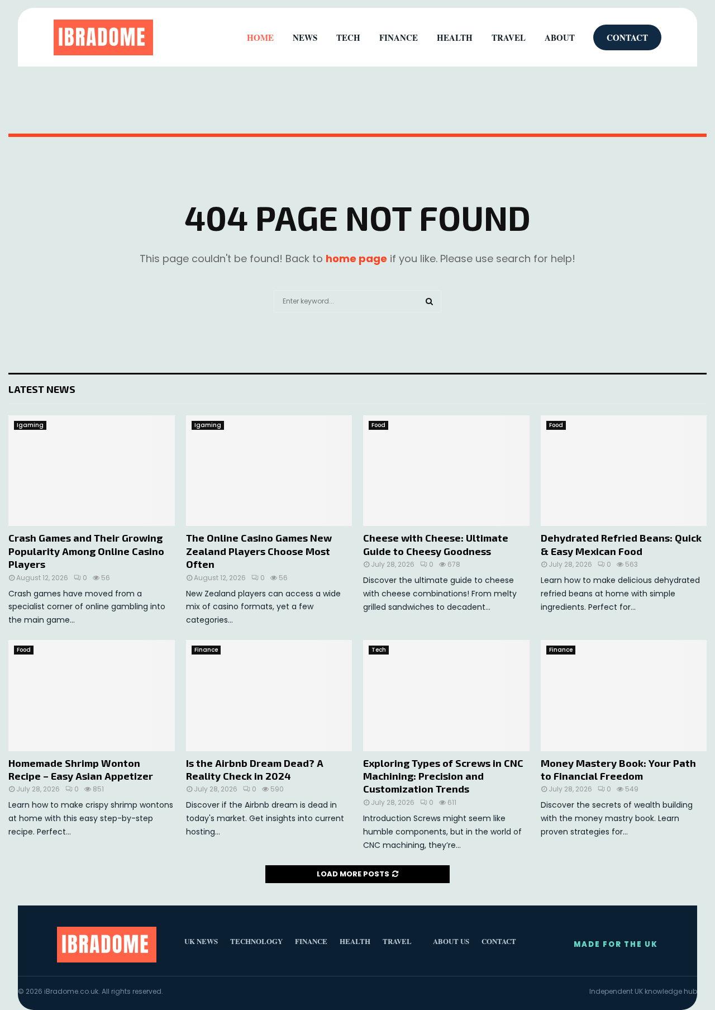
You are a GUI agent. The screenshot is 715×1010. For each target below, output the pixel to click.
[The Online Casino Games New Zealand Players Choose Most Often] (269, 470)
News (305, 37)
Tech (378, 650)
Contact (627, 37)
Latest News (41, 389)
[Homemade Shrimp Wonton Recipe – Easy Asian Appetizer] (91, 695)
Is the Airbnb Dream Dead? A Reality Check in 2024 (254, 769)
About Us (451, 941)
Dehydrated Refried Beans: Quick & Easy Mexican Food (621, 544)
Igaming (30, 425)
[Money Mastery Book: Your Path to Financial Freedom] (624, 695)
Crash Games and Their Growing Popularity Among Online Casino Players (86, 551)
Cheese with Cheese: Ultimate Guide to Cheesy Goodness (435, 544)
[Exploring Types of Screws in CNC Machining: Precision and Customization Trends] (446, 695)
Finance (206, 650)
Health (455, 37)
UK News (201, 941)
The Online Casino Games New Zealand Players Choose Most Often (259, 551)
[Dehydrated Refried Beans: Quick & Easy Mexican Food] (624, 470)
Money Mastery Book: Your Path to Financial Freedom (618, 769)
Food (378, 425)
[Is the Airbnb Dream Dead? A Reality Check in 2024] (269, 695)
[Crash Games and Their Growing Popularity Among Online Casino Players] (91, 470)
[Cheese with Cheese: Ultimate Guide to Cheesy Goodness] (446, 470)
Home (260, 37)
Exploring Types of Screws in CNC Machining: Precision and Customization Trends (443, 776)
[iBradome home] (103, 37)
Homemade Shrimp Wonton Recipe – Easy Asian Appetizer (80, 769)
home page (356, 258)
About (560, 37)
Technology (256, 941)
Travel (509, 37)
